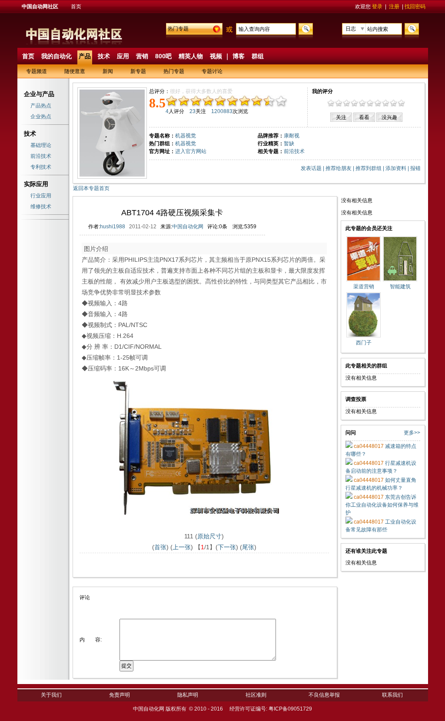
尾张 (248, 547)
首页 (76, 6)
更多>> (412, 433)
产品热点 (40, 106)
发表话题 (311, 168)
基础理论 (40, 145)
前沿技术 (40, 156)
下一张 (227, 547)
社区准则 (256, 695)
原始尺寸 (209, 536)
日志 (350, 29)
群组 (258, 56)
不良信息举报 (324, 695)
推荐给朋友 (338, 168)
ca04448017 (368, 446)
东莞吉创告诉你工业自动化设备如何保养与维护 (381, 505)
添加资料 (395, 168)
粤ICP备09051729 (290, 709)
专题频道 (36, 71)
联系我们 (392, 695)
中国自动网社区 (40, 6)
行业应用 (40, 196)
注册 (394, 6)
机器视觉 (185, 143)
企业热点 (40, 116)
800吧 (163, 56)
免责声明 (119, 695)
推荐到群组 (368, 168)
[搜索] (304, 28)
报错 (415, 168)
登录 (377, 6)
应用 (123, 56)
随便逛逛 (74, 71)
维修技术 (40, 207)
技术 (104, 56)
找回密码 (415, 6)
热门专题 (178, 29)
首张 (160, 547)
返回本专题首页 (91, 188)
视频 (216, 56)
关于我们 (51, 695)
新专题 (138, 71)
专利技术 (40, 167)
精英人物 (191, 56)
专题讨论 (212, 71)
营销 (142, 56)
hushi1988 (112, 227)
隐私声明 (187, 695)
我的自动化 (56, 56)
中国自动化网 (187, 227)
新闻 (108, 71)
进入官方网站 (190, 151)
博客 (238, 56)
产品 (85, 56)
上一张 (182, 547)
